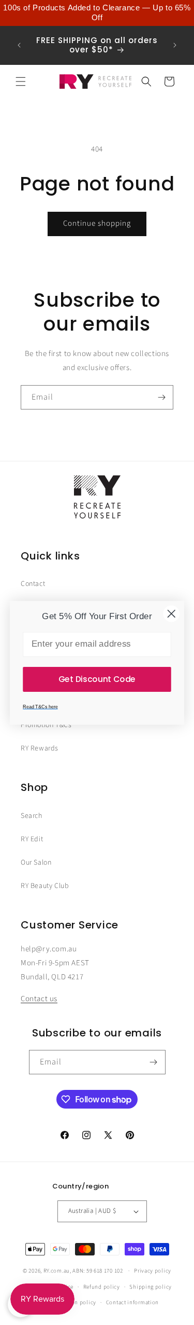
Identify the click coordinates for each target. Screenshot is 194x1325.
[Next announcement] (174, 45)
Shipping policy (150, 1287)
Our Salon (36, 862)
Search (31, 816)
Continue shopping (97, 223)
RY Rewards (39, 748)
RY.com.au (56, 1271)
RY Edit (32, 839)
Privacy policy (152, 1271)
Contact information (132, 1302)
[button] (20, 81)
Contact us (39, 998)
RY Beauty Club (45, 886)
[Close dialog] (171, 613)
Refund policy (101, 1287)
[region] (97, 13)
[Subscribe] (161, 397)
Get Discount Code (97, 678)
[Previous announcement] (19, 45)
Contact (33, 584)
